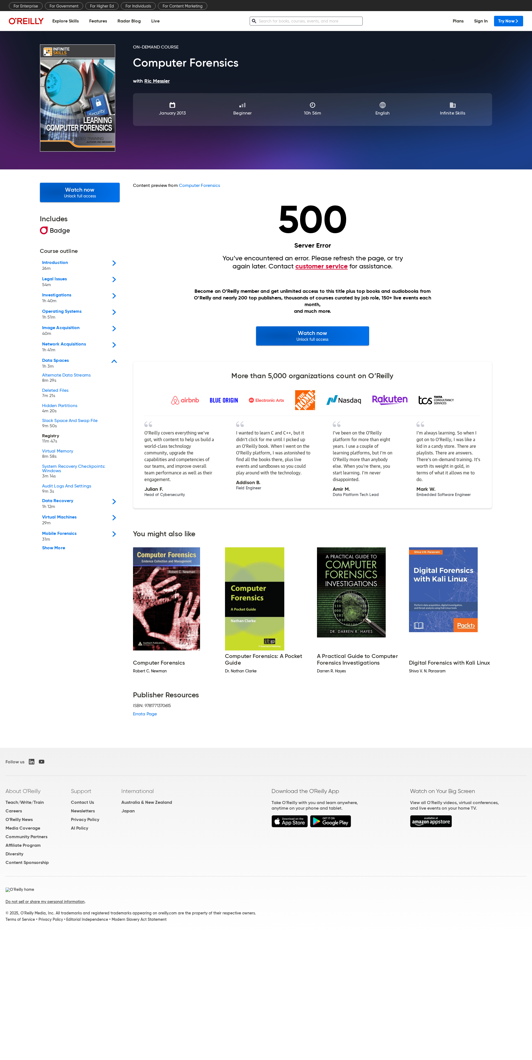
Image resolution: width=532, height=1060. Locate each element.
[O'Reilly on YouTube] (41, 761)
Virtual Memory (57, 454)
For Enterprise (26, 6)
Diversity (14, 854)
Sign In (481, 21)
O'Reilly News (19, 819)
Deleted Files (55, 393)
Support (81, 791)
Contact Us (82, 802)
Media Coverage (23, 828)
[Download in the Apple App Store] (290, 826)
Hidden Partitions (59, 408)
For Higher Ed (102, 6)
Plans (458, 21)
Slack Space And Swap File (70, 423)
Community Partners (26, 837)
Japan (128, 811)
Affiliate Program (23, 845)
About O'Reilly (23, 791)
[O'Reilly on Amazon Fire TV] (431, 826)
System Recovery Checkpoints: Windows (73, 471)
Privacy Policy (85, 819)
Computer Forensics (199, 185)
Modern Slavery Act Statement (139, 919)
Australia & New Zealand (146, 802)
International (137, 791)
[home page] (26, 21)
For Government (64, 6)
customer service (321, 266)
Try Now (506, 21)
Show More (53, 548)
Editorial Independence (87, 919)
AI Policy (79, 828)
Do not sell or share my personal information (45, 901)
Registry (50, 439)
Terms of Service (20, 919)
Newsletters (83, 811)
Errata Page (145, 713)
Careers (14, 811)
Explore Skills (65, 21)
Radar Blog (129, 21)
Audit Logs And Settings (66, 489)
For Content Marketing (183, 6)
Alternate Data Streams (66, 378)
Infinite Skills (452, 113)
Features (98, 21)
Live (155, 21)
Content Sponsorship (27, 862)
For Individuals (138, 6)
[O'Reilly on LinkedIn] (31, 761)
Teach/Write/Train (25, 802)
